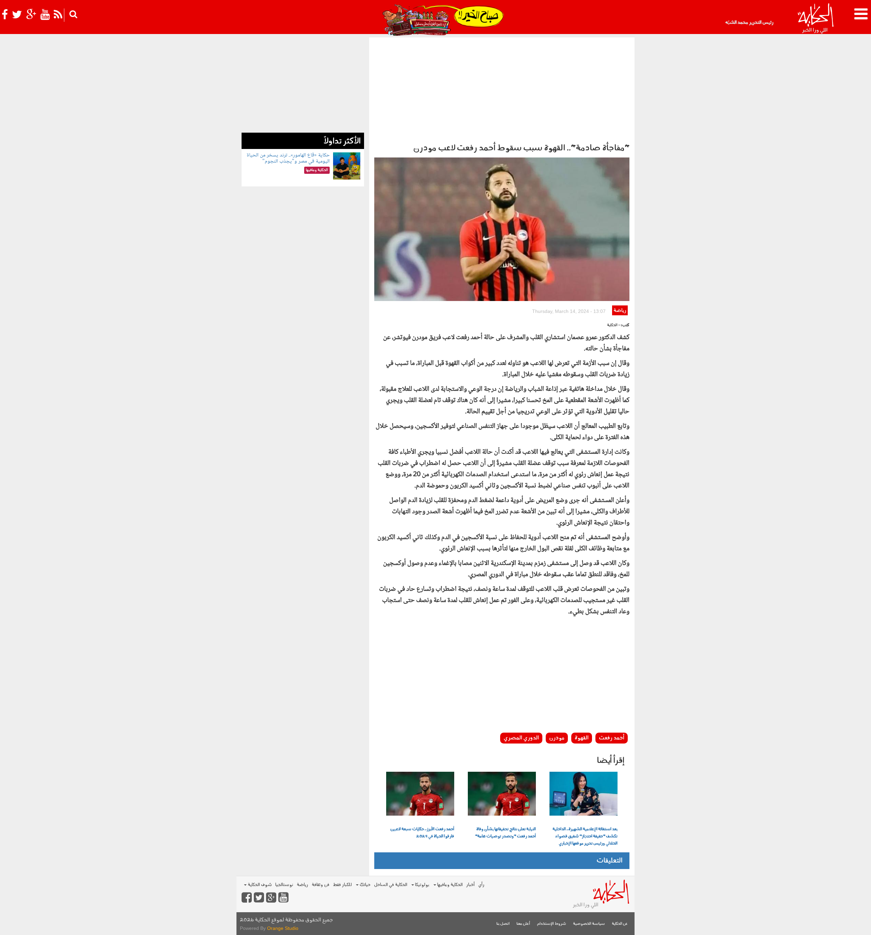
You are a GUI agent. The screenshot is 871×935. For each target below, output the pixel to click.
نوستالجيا (284, 885)
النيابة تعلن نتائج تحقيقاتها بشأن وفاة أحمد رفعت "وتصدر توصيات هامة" (505, 832)
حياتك (365, 885)
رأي (481, 885)
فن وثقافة (320, 885)
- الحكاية (613, 325)
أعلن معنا (523, 924)
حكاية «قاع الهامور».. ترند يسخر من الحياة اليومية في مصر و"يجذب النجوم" (288, 158)
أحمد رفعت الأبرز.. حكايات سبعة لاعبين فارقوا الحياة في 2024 (422, 832)
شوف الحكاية (259, 885)
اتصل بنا (503, 924)
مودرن (556, 738)
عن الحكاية (620, 924)
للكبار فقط (342, 885)
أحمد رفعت (611, 738)
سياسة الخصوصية (589, 924)
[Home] (815, 19)
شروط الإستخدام (551, 924)
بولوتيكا (421, 885)
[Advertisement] (501, 88)
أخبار (470, 885)
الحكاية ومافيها (449, 885)
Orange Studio (282, 928)
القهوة (582, 738)
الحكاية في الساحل (390, 885)
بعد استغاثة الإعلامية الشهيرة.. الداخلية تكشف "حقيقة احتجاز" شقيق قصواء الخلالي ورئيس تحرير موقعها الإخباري (585, 836)
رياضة (619, 310)
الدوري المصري (521, 738)
